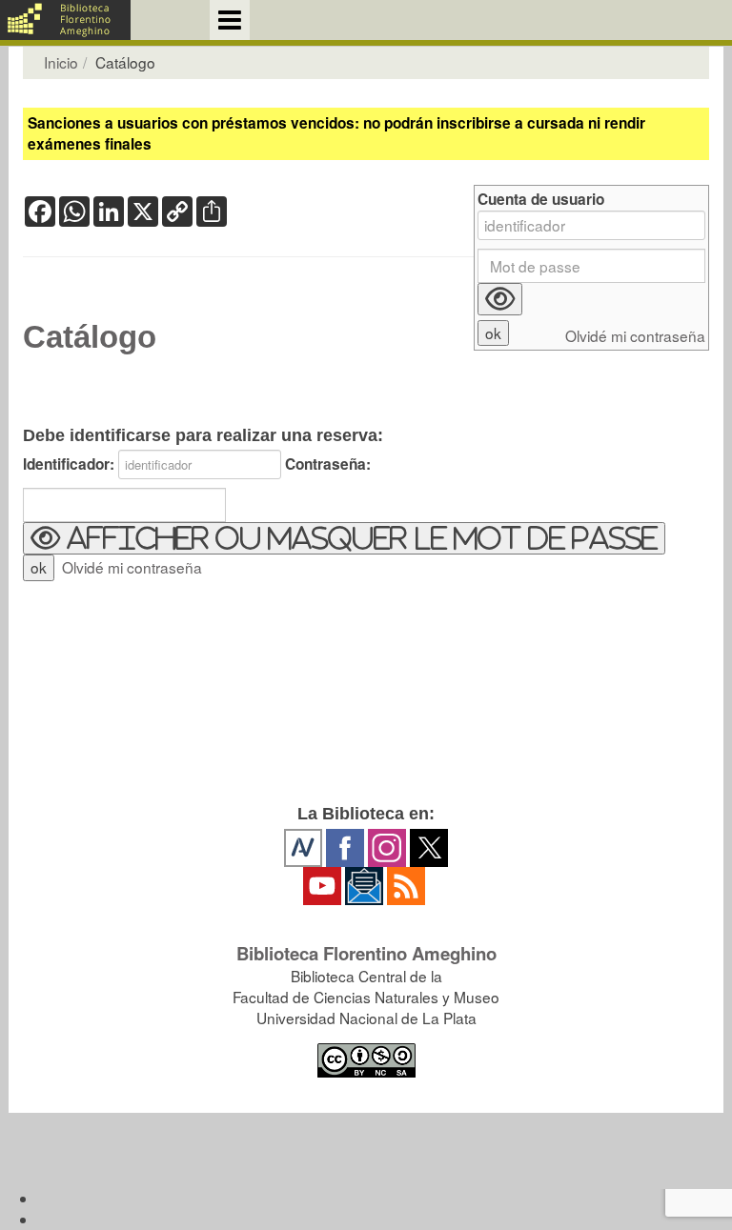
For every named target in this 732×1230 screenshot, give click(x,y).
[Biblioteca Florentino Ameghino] (65, 20)
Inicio (61, 61)
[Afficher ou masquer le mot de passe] (500, 299)
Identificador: (68, 464)
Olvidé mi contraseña (132, 566)
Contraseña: (328, 464)
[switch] (344, 538)
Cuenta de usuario (541, 200)
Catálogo (89, 337)
